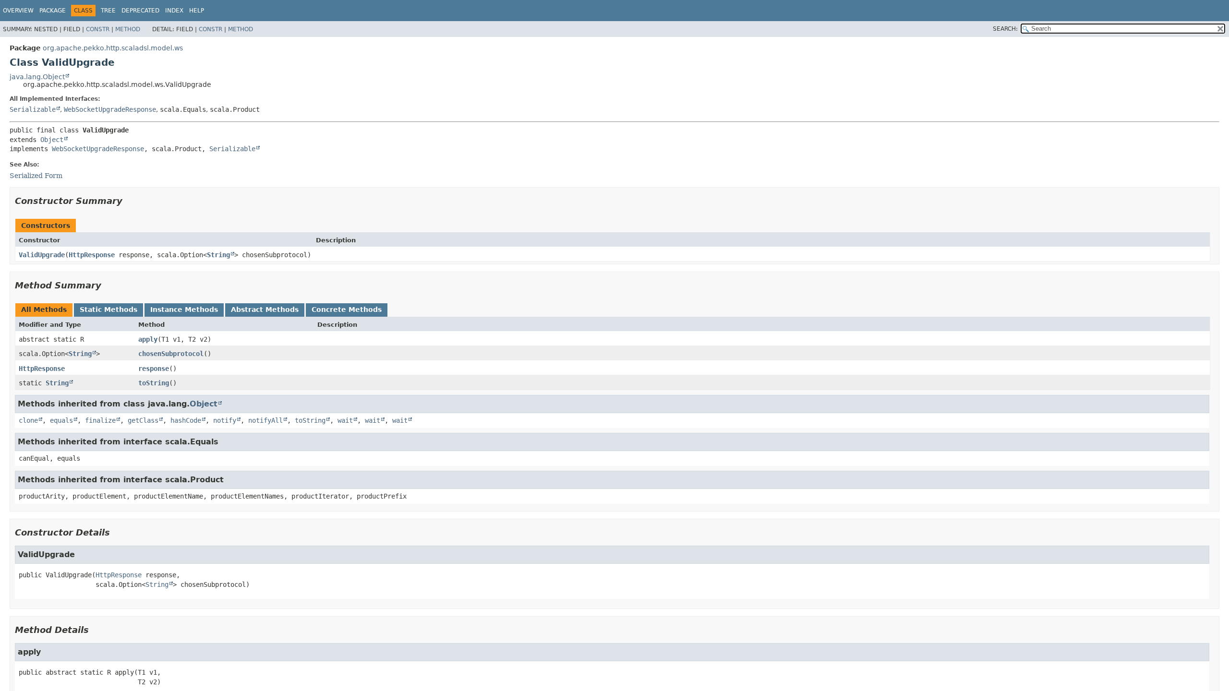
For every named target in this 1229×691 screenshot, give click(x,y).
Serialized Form (36, 175)
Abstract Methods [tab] (265, 309)
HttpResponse (92, 255)
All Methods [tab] (44, 309)
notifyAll (265, 420)
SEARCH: (1005, 28)
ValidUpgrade (42, 255)
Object (51, 139)
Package (52, 10)
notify (224, 420)
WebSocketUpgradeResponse (110, 109)
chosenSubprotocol (171, 353)
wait (345, 420)
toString (153, 383)
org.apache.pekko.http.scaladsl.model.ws (113, 48)
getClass (143, 420)
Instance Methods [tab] (184, 309)
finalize (100, 420)
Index (174, 10)
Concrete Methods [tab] (347, 309)
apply (147, 339)
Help (196, 10)
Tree (108, 10)
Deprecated (140, 10)
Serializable (33, 109)
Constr (97, 29)
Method (127, 29)
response (153, 368)
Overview (18, 10)
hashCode (185, 420)
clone (28, 420)
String (218, 255)
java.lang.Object (37, 77)
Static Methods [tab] (108, 309)
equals (61, 420)
